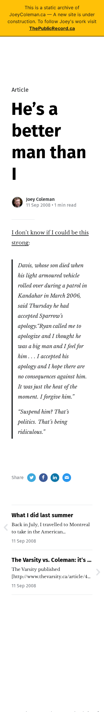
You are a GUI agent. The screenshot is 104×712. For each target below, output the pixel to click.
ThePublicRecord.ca (52, 28)
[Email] (66, 477)
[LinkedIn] (55, 477)
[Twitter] (31, 477)
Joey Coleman (40, 199)
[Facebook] (43, 477)
